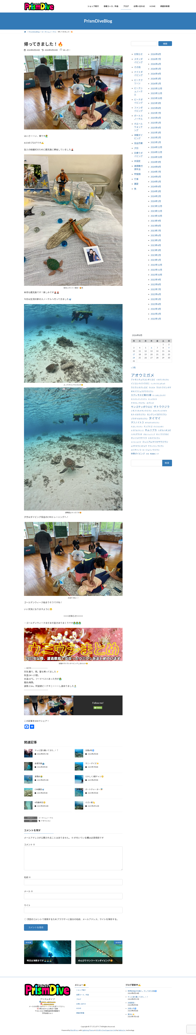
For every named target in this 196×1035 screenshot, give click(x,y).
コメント (29, 844)
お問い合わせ (81, 1004)
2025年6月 (156, 117)
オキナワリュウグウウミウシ (142, 391)
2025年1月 (156, 142)
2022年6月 (156, 294)
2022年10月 (156, 274)
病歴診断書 (80, 1013)
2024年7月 (156, 171)
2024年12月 (156, 147)
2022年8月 (156, 284)
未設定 (137, 161)
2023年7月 (156, 230)
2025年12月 (156, 88)
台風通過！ (132, 1003)
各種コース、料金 (82, 995)
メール (28, 891)
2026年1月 (156, 83)
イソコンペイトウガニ (140, 383)
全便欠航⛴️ (39, 763)
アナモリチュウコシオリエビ (143, 380)
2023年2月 (156, 255)
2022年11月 (156, 269)
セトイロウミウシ (138, 414)
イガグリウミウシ (162, 380)
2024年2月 (156, 196)
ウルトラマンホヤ (163, 387)
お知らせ (138, 54)
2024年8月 (156, 166)
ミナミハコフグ (136, 442)
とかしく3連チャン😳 (94, 776)
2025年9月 (156, 103)
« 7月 (133, 367)
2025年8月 (156, 108)
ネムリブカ (151, 430)
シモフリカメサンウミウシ (141, 410)
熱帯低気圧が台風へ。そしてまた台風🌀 (142, 991)
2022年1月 (156, 318)
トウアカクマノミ (137, 430)
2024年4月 (156, 186)
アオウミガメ (46, 821)
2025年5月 (156, 122)
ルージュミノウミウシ (151, 450)
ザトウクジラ (162, 406)
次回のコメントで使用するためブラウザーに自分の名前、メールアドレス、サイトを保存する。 (73, 919)
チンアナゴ (148, 426)
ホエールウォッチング (138, 126)
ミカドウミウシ (154, 438)
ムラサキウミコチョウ (139, 446)
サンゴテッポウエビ (142, 406)
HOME (78, 1008)
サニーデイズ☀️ (92, 763)
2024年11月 (156, 152)
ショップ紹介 (81, 990)
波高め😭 (39, 776)
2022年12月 (156, 264)
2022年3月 (156, 309)
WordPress (74, 1030)
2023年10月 (156, 215)
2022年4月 (156, 304)
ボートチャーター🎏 (94, 789)
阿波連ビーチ (154, 454)
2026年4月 (156, 73)
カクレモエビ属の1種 (141, 395)
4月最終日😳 (40, 802)
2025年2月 (156, 137)
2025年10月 (156, 98)
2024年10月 (156, 157)
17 (134, 354)
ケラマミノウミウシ (138, 403)
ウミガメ (152, 387)
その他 (137, 67)
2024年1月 (156, 201)
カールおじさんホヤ (159, 395)
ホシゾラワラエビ (162, 434)
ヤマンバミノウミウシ (156, 446)
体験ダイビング (138, 453)
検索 (165, 43)
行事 (136, 179)
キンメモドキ (152, 399)
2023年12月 (156, 206)
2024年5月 (156, 181)
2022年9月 (156, 279)
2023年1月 (156, 260)
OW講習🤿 (39, 789)
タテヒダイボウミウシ (152, 422)
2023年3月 (156, 250)
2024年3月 (156, 191)
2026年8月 (156, 54)
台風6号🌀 (89, 750)
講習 (136, 183)
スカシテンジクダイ (160, 411)
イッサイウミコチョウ (158, 383)
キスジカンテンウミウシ (139, 399)
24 (134, 357)
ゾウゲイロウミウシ (139, 419)
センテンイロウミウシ (157, 414)
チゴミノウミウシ (137, 426)
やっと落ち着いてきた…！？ (46, 750)
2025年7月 (156, 112)
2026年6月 (156, 63)
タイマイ (155, 418)
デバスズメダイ (158, 426)
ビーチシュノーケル (46, 818)
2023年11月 (156, 211)
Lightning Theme (88, 1030)
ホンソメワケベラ (139, 438)
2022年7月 (156, 289)
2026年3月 (156, 78)
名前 (27, 877)
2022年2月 (156, 313)
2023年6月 (156, 235)
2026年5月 (156, 68)
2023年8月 (156, 225)
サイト (27, 905)
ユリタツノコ (136, 450)
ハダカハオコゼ (164, 430)
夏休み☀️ (131, 1014)
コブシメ (150, 403)
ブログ (78, 999)
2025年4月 (156, 127)
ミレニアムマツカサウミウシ (155, 442)
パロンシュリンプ (149, 434)
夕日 (136, 148)
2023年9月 (156, 220)
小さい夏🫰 (90, 802)
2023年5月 (156, 240)
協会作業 (138, 143)
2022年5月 (156, 299)
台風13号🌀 (132, 1009)
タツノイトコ (137, 422)
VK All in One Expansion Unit (106, 1030)
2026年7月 (156, 59)
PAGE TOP (189, 1001)
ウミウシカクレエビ (139, 387)
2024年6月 (156, 176)
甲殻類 (137, 174)
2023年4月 (156, 245)
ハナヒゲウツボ (136, 434)
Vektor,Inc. (122, 1030)
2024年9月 (156, 161)
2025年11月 (156, 93)
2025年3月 (156, 132)
